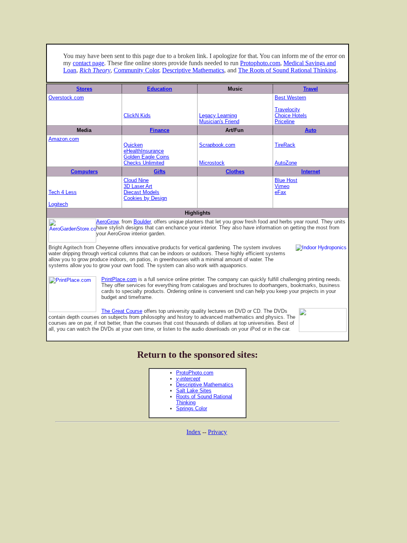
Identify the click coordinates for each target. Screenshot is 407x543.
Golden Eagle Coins (146, 157)
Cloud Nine (136, 180)
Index (193, 432)
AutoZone (286, 163)
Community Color (136, 70)
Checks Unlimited (144, 163)
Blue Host (286, 180)
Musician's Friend (219, 121)
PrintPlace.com (119, 279)
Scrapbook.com (217, 145)
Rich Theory (94, 70)
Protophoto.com (260, 63)
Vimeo (282, 186)
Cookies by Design (145, 198)
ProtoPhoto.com (194, 373)
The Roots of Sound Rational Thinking (287, 70)
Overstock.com (66, 98)
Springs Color (191, 408)
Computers (84, 172)
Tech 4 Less (62, 192)
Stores (84, 89)
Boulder (142, 222)
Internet (310, 172)
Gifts (159, 172)
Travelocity (287, 109)
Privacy (217, 432)
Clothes (235, 172)
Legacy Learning (218, 115)
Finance (159, 130)
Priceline (285, 121)
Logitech (58, 204)
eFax (280, 192)
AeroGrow (107, 222)
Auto (310, 130)
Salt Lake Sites (193, 391)
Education (159, 89)
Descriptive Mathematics (193, 70)
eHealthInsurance (144, 151)
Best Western (290, 98)
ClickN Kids (137, 115)
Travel (310, 89)
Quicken (133, 145)
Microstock (212, 163)
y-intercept (188, 379)
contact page (88, 63)
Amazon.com (63, 139)
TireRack (285, 145)
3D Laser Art (138, 186)
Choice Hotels (291, 115)
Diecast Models (141, 192)
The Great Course (121, 311)
